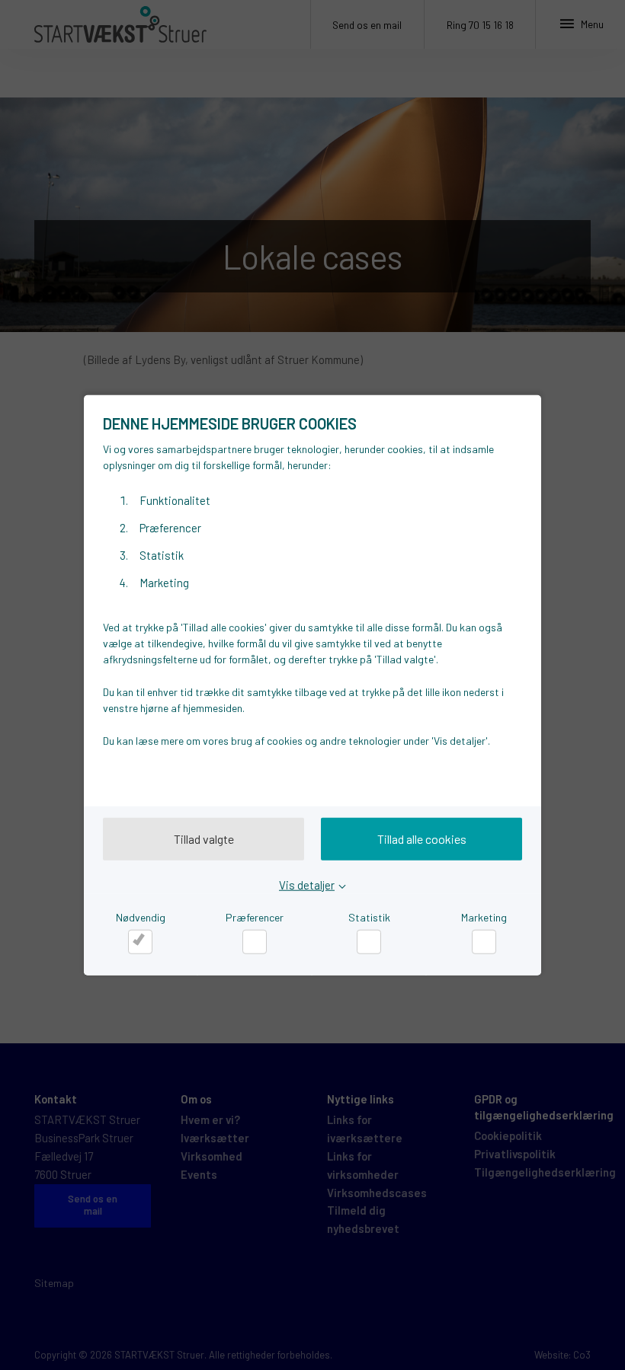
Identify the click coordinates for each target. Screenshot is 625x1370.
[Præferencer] (254, 942)
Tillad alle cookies (421, 839)
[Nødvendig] (140, 942)
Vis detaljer (307, 884)
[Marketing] (484, 942)
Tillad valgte (204, 839)
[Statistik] (369, 942)
